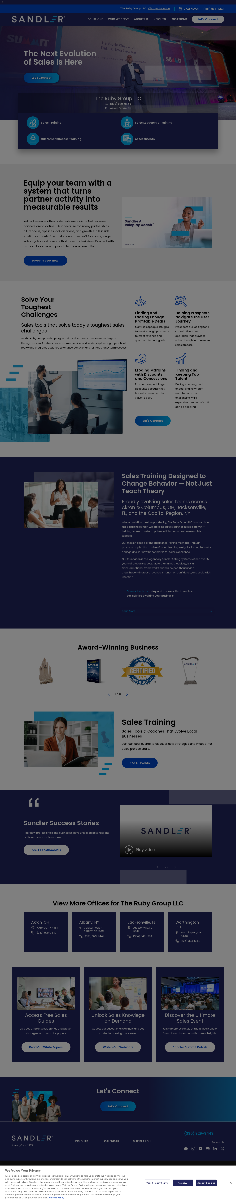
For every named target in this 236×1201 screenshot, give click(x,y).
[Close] (230, 1182)
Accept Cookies (206, 1182)
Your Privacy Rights (157, 1182)
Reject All (183, 1182)
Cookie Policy (56, 1197)
